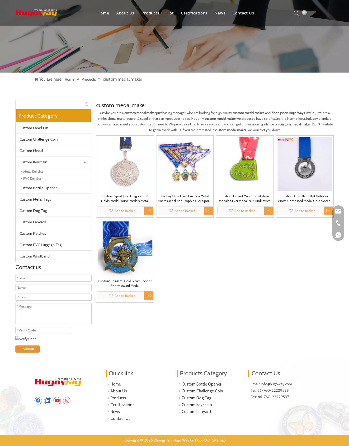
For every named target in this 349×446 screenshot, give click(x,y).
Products (150, 13)
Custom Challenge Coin (38, 139)
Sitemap (219, 440)
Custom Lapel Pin (33, 128)
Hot (170, 13)
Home (103, 13)
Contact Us (243, 13)
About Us (125, 13)
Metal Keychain (34, 171)
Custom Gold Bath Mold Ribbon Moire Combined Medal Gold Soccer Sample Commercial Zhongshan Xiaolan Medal (304, 198)
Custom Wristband (34, 256)
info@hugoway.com (277, 384)
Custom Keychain (33, 162)
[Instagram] (67, 401)
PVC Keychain (33, 178)
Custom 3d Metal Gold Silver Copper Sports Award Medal (124, 283)
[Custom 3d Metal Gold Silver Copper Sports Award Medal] (125, 248)
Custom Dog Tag (33, 210)
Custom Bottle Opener (38, 188)
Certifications (194, 13)
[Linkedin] (48, 401)
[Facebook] (38, 401)
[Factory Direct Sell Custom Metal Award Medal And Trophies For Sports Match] (185, 163)
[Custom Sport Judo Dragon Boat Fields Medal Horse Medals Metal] (125, 163)
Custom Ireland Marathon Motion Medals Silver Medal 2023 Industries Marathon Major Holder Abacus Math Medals (245, 198)
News (220, 13)
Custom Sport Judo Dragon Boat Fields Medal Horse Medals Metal (125, 198)
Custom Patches (32, 233)
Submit (28, 349)
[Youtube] (57, 401)
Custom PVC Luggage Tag (40, 245)
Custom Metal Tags (35, 199)
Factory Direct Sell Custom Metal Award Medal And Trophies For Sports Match (185, 198)
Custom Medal (31, 150)
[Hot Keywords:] (87, 104)
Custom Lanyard (32, 222)
